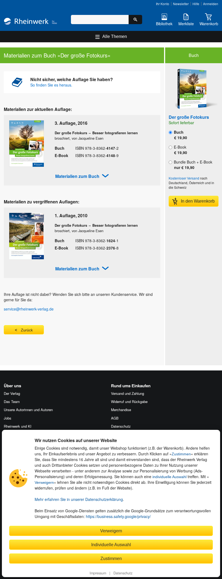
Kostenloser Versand (184, 178)
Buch (180, 134)
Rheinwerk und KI (17, 426)
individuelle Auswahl (169, 477)
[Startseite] (30, 22)
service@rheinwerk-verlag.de (29, 309)
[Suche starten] (135, 19)
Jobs (7, 418)
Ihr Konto (162, 3)
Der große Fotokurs (189, 117)
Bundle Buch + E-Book (192, 164)
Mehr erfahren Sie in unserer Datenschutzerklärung (79, 499)
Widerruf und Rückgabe (129, 401)
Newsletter (181, 3)
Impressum (98, 573)
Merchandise (121, 409)
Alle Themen (114, 36)
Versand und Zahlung (127, 393)
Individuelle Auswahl (111, 544)
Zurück (27, 330)
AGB (115, 418)
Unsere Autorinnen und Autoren (28, 409)
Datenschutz (122, 573)
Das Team (12, 401)
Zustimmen (181, 454)
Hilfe (195, 3)
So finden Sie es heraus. (51, 85)
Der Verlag (12, 393)
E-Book (180, 149)
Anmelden (210, 3)
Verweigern (44, 482)
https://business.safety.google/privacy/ (118, 516)
